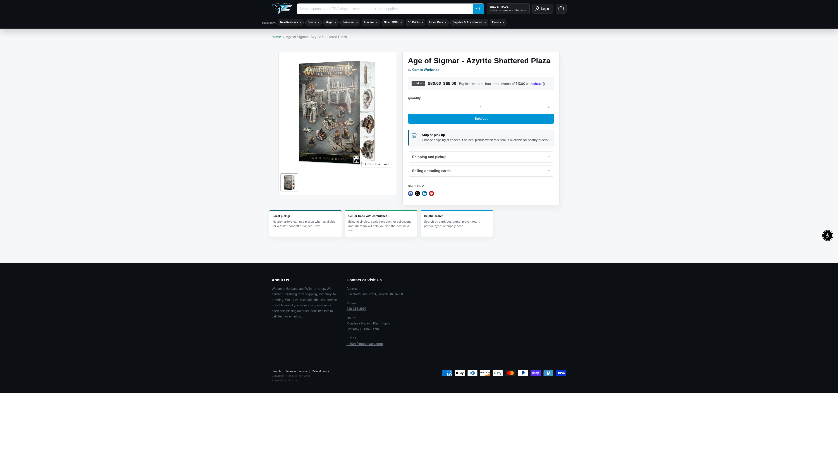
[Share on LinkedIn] (424, 193)
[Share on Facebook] (410, 193)
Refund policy (320, 371)
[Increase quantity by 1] (549, 107)
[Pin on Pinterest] (431, 193)
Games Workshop (426, 70)
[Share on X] (417, 193)
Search (276, 371)
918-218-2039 (356, 309)
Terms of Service (296, 371)
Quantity (414, 98)
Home (276, 37)
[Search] (478, 9)
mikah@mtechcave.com (365, 343)
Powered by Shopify (284, 380)
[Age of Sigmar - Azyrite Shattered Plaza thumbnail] (289, 182)
